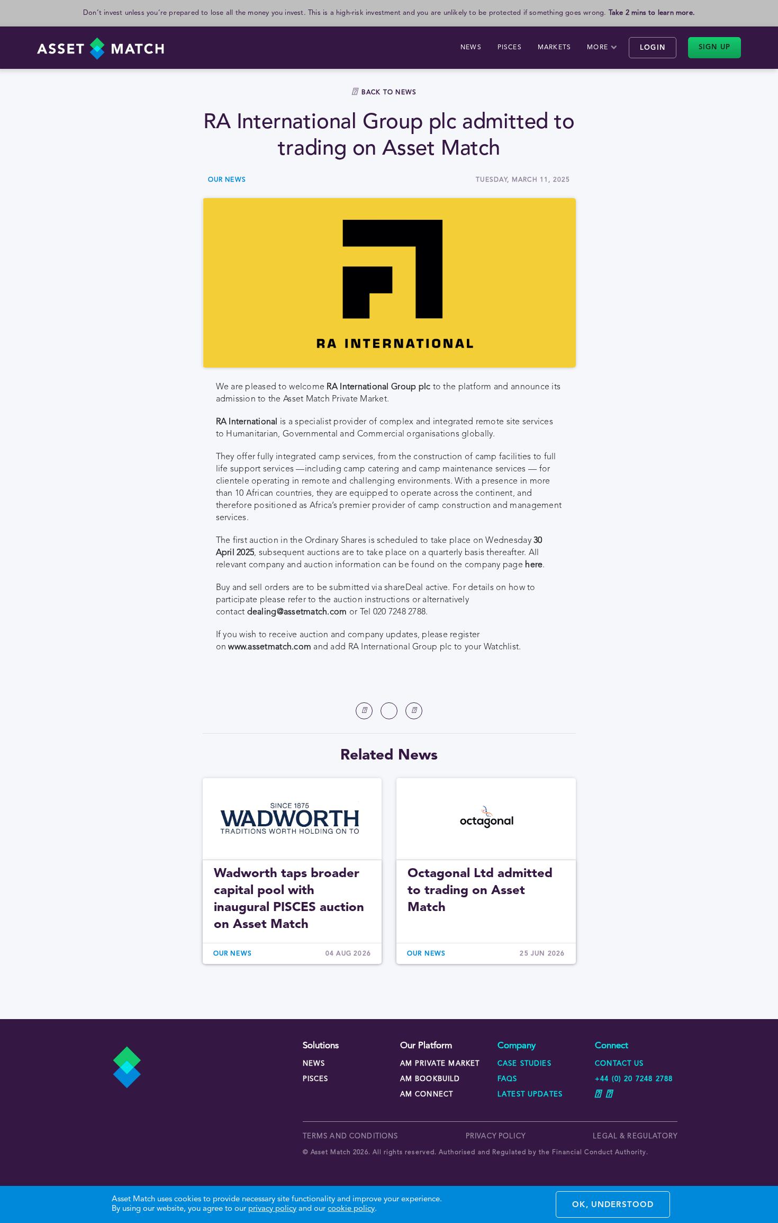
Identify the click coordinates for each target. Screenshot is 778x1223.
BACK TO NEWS (389, 93)
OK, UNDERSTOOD (613, 1205)
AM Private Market (440, 1063)
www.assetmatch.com (269, 647)
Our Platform (426, 1045)
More (597, 47)
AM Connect (427, 1094)
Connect (611, 1045)
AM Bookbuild (430, 1079)
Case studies (524, 1063)
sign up (714, 47)
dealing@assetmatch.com (297, 612)
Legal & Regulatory (635, 1136)
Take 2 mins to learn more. (652, 13)
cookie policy (351, 1209)
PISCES (509, 47)
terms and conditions (351, 1136)
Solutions (321, 1045)
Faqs (507, 1079)
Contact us (619, 1063)
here (533, 565)
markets (554, 47)
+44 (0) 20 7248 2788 (634, 1079)
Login (652, 47)
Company (516, 1045)
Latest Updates (530, 1094)
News (471, 47)
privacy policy (496, 1136)
